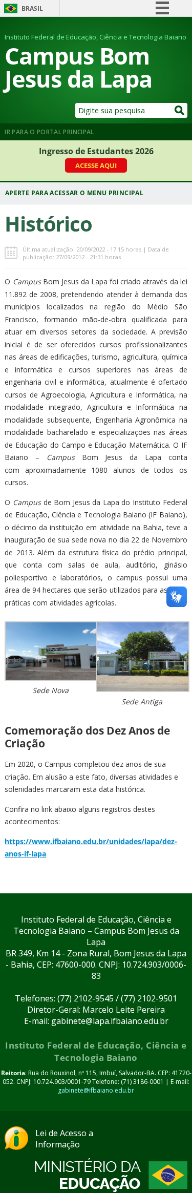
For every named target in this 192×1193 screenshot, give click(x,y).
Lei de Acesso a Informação (64, 1138)
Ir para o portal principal (49, 132)
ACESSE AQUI (96, 165)
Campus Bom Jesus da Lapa (78, 67)
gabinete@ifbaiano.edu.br (96, 1090)
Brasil (32, 8)
